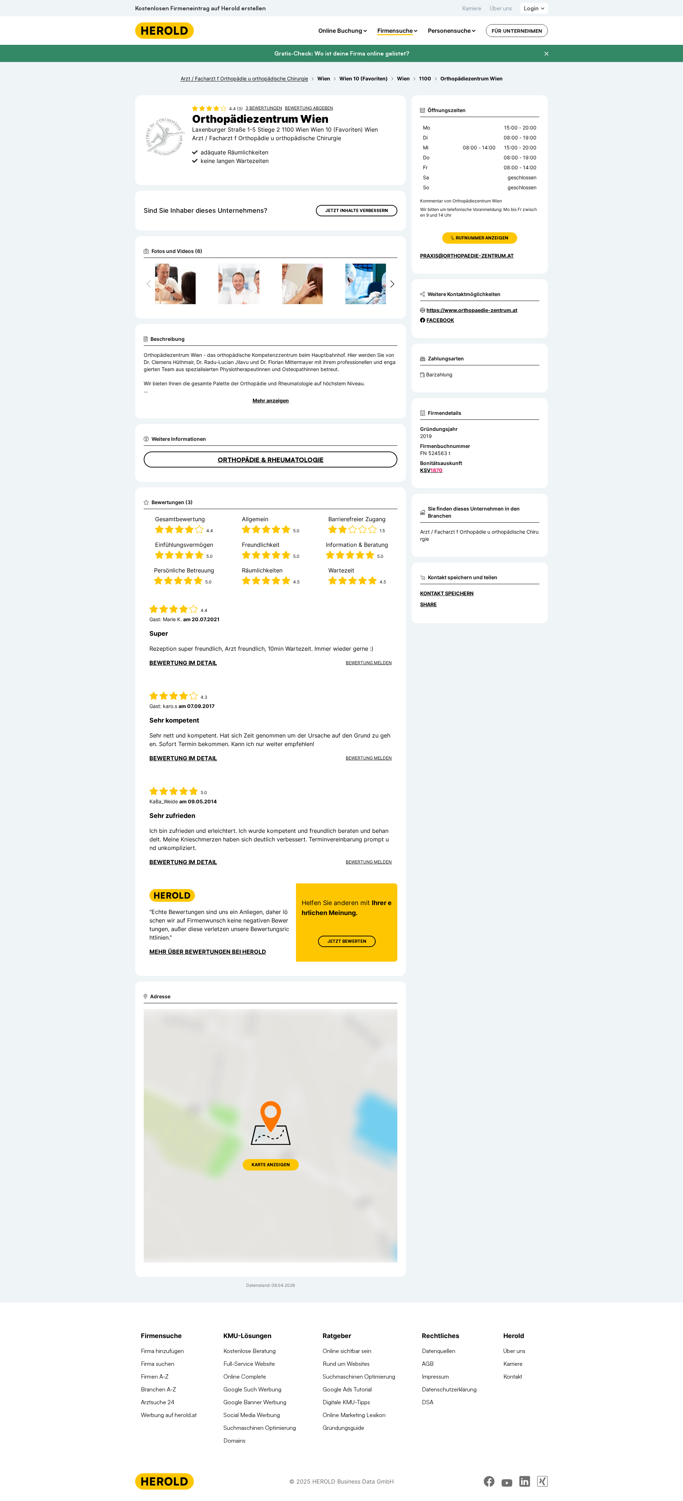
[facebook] (489, 1481)
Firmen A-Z (155, 1376)
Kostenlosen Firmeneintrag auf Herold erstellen (200, 8)
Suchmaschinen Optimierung (259, 1427)
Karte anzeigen (271, 1164)
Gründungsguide (343, 1427)
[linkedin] (524, 1481)
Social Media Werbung (251, 1414)
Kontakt (512, 1376)
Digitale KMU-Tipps (346, 1402)
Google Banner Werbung (254, 1402)
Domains (234, 1440)
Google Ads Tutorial (347, 1389)
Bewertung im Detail (183, 662)
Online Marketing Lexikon (354, 1414)
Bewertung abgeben (309, 108)
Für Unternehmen (517, 31)
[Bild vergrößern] (190, 272)
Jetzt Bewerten (346, 941)
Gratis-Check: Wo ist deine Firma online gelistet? (341, 53)
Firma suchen (157, 1363)
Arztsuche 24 (157, 1402)
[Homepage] (164, 30)
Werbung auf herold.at (169, 1414)
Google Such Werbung (252, 1389)
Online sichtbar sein (347, 1350)
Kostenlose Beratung (249, 1350)
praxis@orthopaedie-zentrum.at (467, 256)
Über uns (501, 8)
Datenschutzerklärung (449, 1389)
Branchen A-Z (158, 1389)
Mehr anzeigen (271, 400)
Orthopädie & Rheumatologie (271, 460)
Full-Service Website (249, 1363)
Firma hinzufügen (162, 1350)
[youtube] (507, 1481)
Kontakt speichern (446, 593)
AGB (428, 1363)
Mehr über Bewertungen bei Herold (207, 951)
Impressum (435, 1376)
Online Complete (244, 1376)
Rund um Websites (346, 1363)
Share (428, 604)
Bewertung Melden (369, 662)
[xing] (542, 1481)
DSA (427, 1402)
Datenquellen (438, 1350)
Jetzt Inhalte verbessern (356, 210)
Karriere (471, 8)
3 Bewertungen (263, 108)
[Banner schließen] (546, 53)
